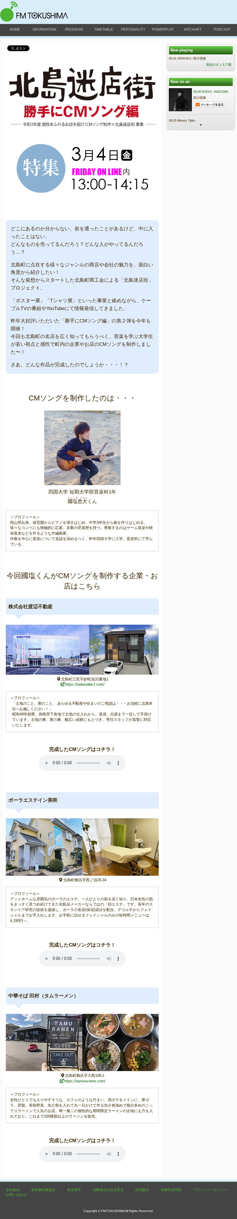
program (74, 29)
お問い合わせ (16, 1195)
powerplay (163, 29)
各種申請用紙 (171, 1190)
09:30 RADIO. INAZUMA (210, 91)
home (15, 29)
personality (133, 29)
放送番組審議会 (43, 1190)
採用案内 (142, 1190)
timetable (103, 29)
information (44, 29)
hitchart (192, 29)
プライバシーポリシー (210, 1190)
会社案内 (13, 1190)
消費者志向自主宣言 (108, 1190)
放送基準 (74, 1190)
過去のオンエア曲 (219, 64)
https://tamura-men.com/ (84, 1081)
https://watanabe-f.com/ (85, 684)
